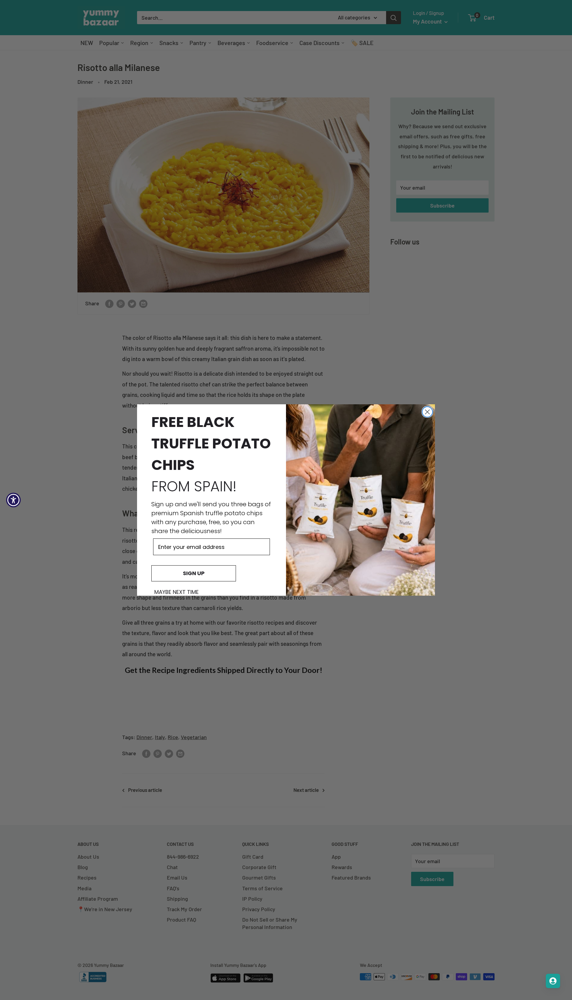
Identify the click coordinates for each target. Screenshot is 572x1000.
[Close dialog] (427, 412)
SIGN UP (194, 573)
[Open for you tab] (553, 981)
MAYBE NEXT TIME (176, 592)
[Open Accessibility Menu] (13, 500)
